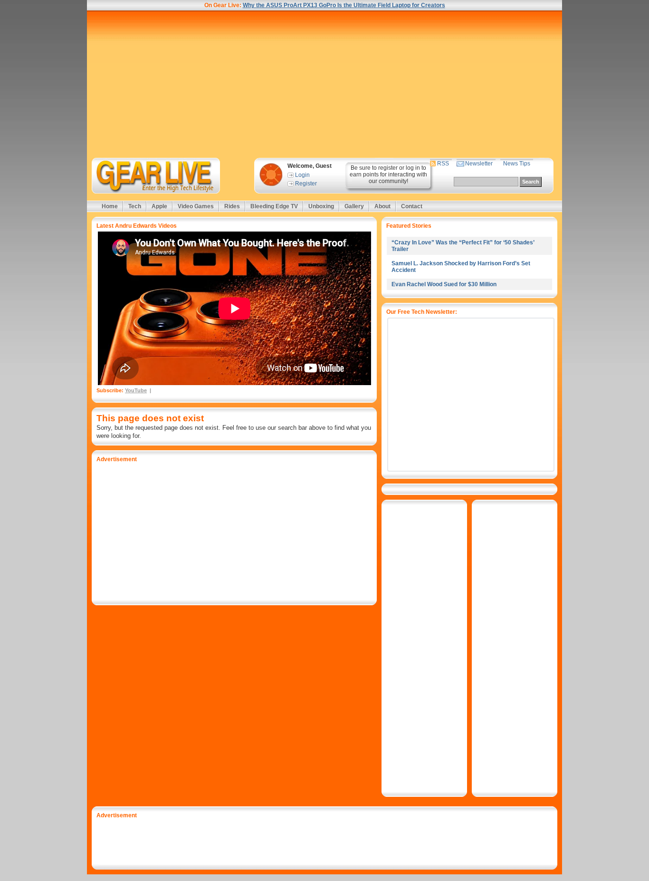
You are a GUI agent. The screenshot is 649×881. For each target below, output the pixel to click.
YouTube (136, 390)
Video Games (196, 206)
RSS (443, 163)
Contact (411, 206)
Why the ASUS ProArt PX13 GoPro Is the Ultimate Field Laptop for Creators (344, 5)
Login (302, 175)
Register (306, 183)
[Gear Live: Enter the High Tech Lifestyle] (168, 176)
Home (110, 206)
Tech (134, 206)
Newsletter (479, 163)
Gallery (354, 206)
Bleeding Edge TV (274, 206)
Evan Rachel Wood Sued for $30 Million (443, 284)
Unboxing (321, 206)
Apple (159, 206)
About (382, 206)
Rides (232, 206)
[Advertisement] (324, 84)
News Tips (516, 163)
